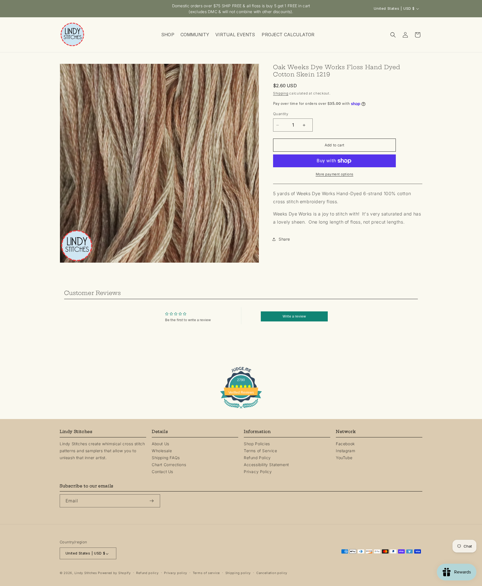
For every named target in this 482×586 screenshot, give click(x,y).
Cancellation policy (271, 573)
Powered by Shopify (114, 573)
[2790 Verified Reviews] (241, 409)
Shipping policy (238, 573)
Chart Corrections (169, 464)
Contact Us (162, 471)
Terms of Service (260, 450)
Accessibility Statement (266, 464)
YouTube (344, 457)
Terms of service (206, 573)
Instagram (345, 450)
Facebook (345, 443)
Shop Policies (257, 443)
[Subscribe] (154, 500)
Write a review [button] (294, 316)
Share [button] (284, 239)
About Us (160, 443)
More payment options (334, 174)
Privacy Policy (258, 471)
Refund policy (147, 573)
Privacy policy (175, 573)
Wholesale (162, 450)
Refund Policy (257, 457)
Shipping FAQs (166, 457)
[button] (167, 34)
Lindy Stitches (85, 573)
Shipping (280, 93)
